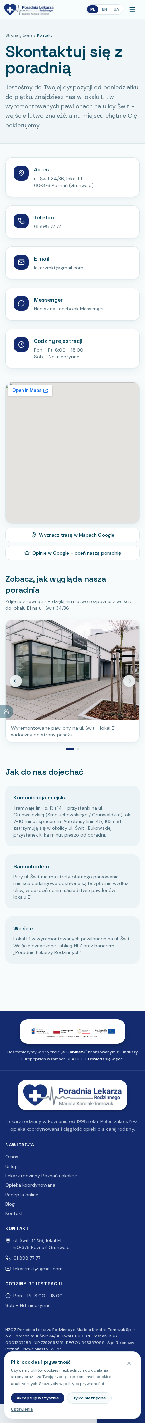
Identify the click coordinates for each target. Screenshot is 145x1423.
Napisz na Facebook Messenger (69, 309)
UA (116, 9)
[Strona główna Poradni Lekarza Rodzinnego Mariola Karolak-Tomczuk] (29, 9)
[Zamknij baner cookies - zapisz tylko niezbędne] (129, 1363)
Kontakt (14, 1213)
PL (92, 9)
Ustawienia (22, 1409)
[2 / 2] (78, 749)
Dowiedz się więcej (106, 1059)
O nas (11, 1157)
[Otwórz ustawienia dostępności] (6, 711)
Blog (10, 1204)
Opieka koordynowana (30, 1185)
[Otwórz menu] (133, 9)
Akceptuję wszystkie (38, 1398)
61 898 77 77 (47, 226)
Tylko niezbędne (89, 1398)
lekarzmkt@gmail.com (58, 268)
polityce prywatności (83, 1383)
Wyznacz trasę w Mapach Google (76, 535)
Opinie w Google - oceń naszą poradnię (76, 553)
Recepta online (21, 1195)
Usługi (12, 1166)
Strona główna (19, 35)
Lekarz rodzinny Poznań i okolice (41, 1176)
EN (104, 9)
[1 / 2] (70, 749)
